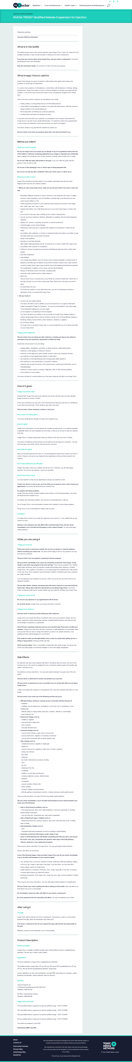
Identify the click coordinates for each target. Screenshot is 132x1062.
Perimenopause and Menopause (92, 5)
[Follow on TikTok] (117, 1)
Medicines (36, 5)
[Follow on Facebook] (109, 1)
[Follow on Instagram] (113, 1)
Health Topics (70, 5)
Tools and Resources (52, 5)
